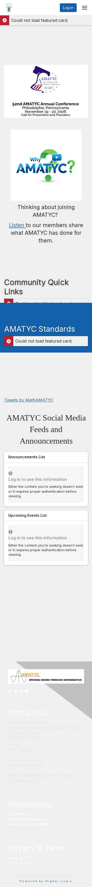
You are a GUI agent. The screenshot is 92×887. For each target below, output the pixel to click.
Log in (68, 7)
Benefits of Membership (28, 819)
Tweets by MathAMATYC (28, 400)
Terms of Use (19, 863)
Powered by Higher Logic (46, 881)
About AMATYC (21, 858)
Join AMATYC (19, 814)
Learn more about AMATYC (31, 824)
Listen (17, 225)
